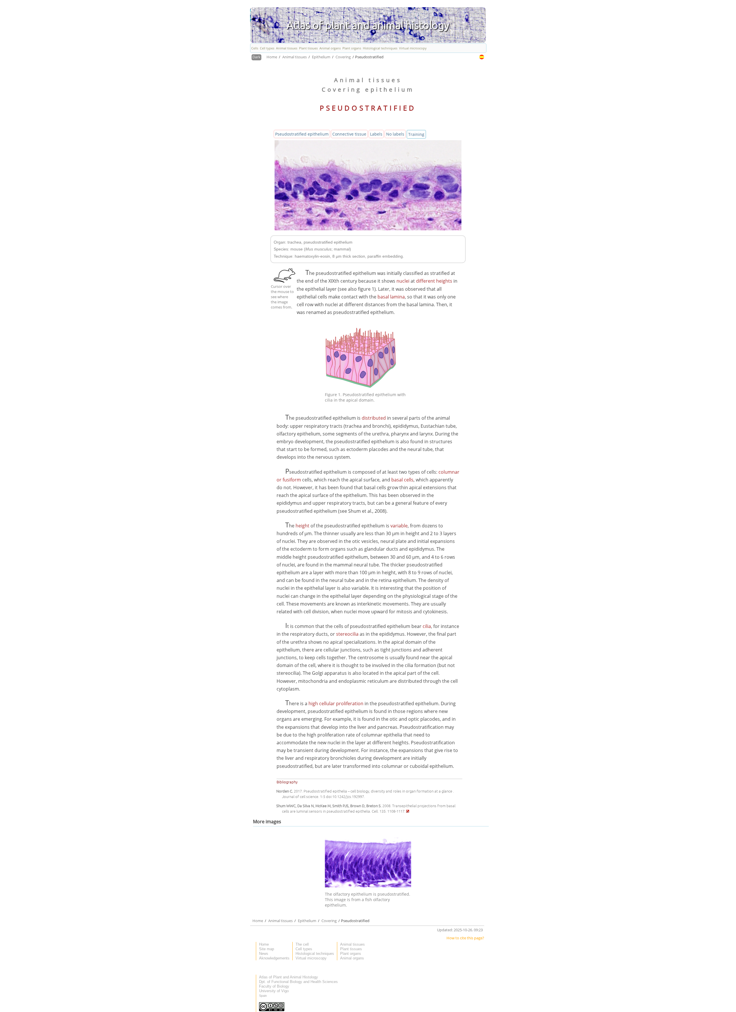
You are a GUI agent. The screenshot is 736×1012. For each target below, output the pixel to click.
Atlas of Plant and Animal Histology (288, 977)
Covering (344, 56)
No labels (395, 134)
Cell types (267, 48)
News (263, 953)
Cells (254, 48)
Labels (376, 134)
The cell (302, 944)
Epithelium (321, 56)
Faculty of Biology (274, 986)
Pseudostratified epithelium (302, 134)
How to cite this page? (465, 937)
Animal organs (330, 48)
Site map (266, 949)
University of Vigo (274, 991)
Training (416, 134)
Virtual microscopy (413, 48)
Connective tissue (349, 134)
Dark (256, 56)
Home (272, 56)
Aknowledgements (274, 958)
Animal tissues (286, 48)
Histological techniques (380, 48)
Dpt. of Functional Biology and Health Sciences (298, 982)
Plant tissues (308, 48)
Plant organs (351, 48)
